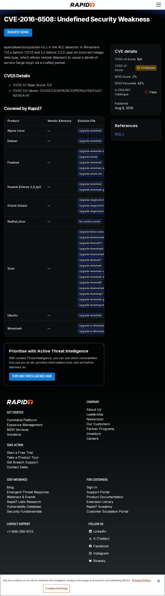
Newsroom (95, 419)
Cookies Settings (56, 588)
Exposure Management (24, 425)
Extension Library (100, 502)
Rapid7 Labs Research (24, 502)
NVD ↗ (119, 134)
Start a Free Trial (20, 453)
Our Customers (98, 424)
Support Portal (98, 492)
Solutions (14, 434)
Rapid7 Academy (99, 507)
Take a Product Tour (23, 457)
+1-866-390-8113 (20, 532)
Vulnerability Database (24, 507)
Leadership (95, 414)
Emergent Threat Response (28, 492)
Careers (93, 438)
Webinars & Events (21, 497)
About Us (94, 409)
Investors (94, 434)
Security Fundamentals (24, 511)
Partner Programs (100, 429)
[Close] (158, 580)
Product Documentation (105, 497)
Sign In (92, 487)
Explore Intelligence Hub (32, 376)
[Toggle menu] (158, 5)
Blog (10, 487)
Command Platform (22, 420)
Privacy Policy (141, 580)
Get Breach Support (22, 462)
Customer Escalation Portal (107, 511)
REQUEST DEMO (18, 32)
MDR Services (18, 430)
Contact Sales (17, 467)
